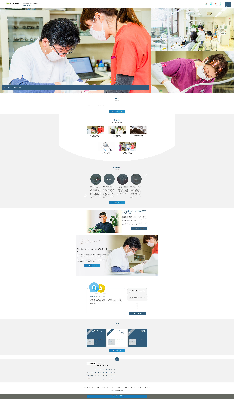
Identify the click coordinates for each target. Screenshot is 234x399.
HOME (85, 387)
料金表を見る (117, 350)
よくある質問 (119, 387)
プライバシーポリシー (146, 387)
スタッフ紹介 (91, 387)
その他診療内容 (117, 202)
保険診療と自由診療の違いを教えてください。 (137, 298)
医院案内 (98, 387)
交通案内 (131, 387)
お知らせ (137, 387)
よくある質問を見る (137, 313)
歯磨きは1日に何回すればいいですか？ (137, 291)
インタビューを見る (92, 265)
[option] (75, 50)
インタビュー (111, 387)
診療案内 (104, 387)
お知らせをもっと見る (117, 111)
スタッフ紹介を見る (138, 228)
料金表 (125, 387)
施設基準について (100, 105)
